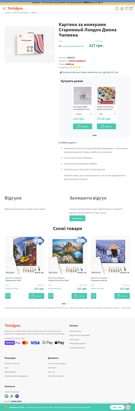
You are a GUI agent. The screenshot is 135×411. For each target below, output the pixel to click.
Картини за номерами (20, 12)
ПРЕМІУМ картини (77, 343)
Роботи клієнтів (12, 363)
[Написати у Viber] (17, 396)
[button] (81, 45)
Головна (8, 12)
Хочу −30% (117, 407)
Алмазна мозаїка (77, 347)
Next (51, 51)
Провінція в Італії (13, 279)
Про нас (51, 371)
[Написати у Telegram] (6, 396)
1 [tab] (95, 135)
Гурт (7, 367)
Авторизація (77, 218)
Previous (8, 51)
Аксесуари (74, 339)
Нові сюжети (75, 331)
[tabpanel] (82, 107)
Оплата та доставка (57, 363)
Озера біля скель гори (58, 279)
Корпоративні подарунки (16, 376)
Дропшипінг (10, 371)
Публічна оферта (56, 376)
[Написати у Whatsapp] (12, 396)
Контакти (52, 367)
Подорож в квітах (99, 279)
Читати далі (125, 308)
